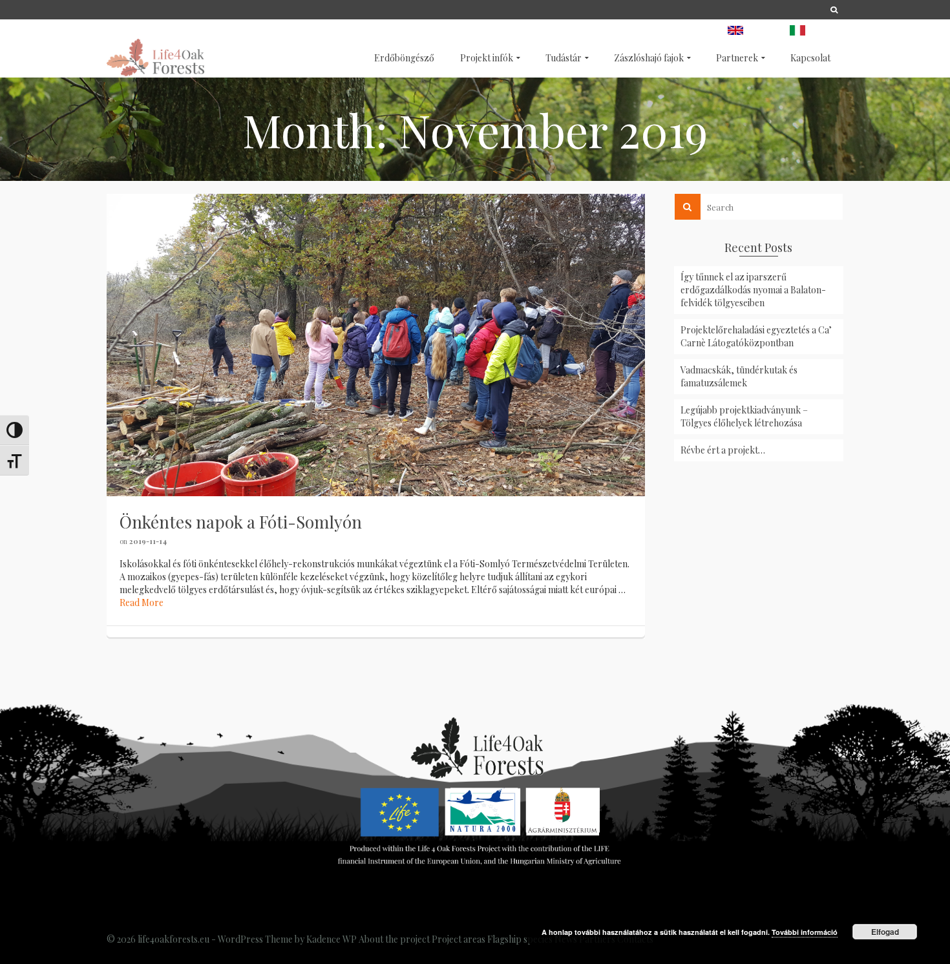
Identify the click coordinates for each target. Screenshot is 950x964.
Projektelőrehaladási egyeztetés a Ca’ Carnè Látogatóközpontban (756, 336)
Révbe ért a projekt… (723, 450)
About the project (394, 939)
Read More (142, 602)
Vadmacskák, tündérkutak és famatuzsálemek (739, 376)
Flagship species (520, 939)
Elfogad (885, 932)
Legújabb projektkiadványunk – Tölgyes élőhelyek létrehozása (744, 416)
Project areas (458, 939)
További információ (805, 932)
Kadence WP (331, 939)
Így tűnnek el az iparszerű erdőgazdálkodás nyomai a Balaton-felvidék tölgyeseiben (753, 290)
